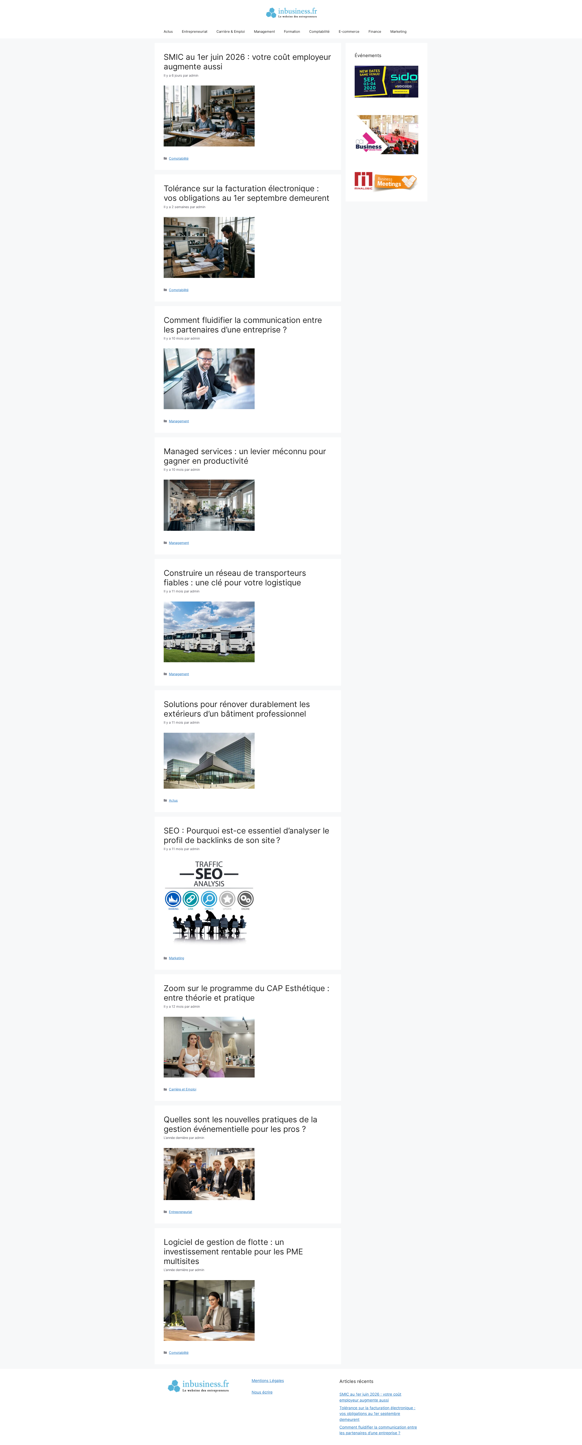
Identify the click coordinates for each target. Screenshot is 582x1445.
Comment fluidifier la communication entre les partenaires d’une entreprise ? (243, 324)
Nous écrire (262, 1392)
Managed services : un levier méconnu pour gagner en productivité (245, 456)
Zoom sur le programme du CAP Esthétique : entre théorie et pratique (246, 992)
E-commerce (349, 31)
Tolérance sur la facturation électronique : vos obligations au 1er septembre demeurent (246, 193)
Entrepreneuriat (194, 31)
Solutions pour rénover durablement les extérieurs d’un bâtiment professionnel (237, 708)
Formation (292, 31)
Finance (375, 31)
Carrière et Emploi (182, 1089)
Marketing (398, 31)
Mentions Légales (268, 1380)
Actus (168, 31)
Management (264, 31)
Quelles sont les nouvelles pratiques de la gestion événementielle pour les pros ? (240, 1124)
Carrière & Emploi (230, 31)
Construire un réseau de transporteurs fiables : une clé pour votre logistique (235, 577)
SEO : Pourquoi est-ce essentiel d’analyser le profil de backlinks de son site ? (246, 835)
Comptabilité (319, 31)
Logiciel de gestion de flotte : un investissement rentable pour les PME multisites (233, 1251)
